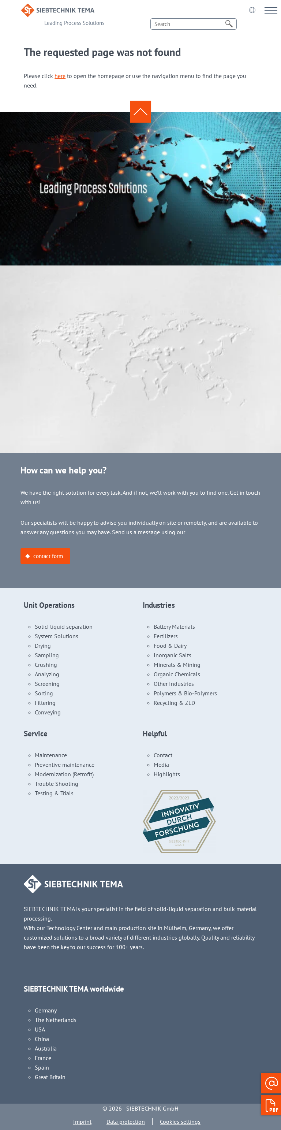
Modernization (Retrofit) (64, 774)
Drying (43, 645)
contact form (48, 556)
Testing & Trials (54, 793)
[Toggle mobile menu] (271, 10)
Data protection (125, 1121)
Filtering (45, 702)
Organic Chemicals (177, 674)
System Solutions (56, 636)
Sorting (44, 693)
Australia (46, 1048)
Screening (47, 683)
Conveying (48, 712)
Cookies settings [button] (180, 1121)
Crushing (46, 664)
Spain (42, 1067)
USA (40, 1029)
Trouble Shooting (56, 783)
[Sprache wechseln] (252, 10)
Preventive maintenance (64, 764)
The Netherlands (55, 1019)
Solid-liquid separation (64, 626)
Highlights (167, 774)
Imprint (82, 1121)
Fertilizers (166, 636)
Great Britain (50, 1077)
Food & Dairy (170, 645)
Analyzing (47, 674)
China (42, 1038)
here (60, 75)
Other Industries (174, 683)
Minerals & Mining (177, 664)
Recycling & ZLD (174, 702)
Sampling (47, 655)
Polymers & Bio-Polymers (185, 693)
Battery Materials (174, 626)
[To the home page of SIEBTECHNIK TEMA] (57, 8)
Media (161, 764)
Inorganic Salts (172, 655)
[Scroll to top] (140, 112)
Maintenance (51, 755)
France (43, 1058)
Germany (46, 1010)
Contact (163, 755)
